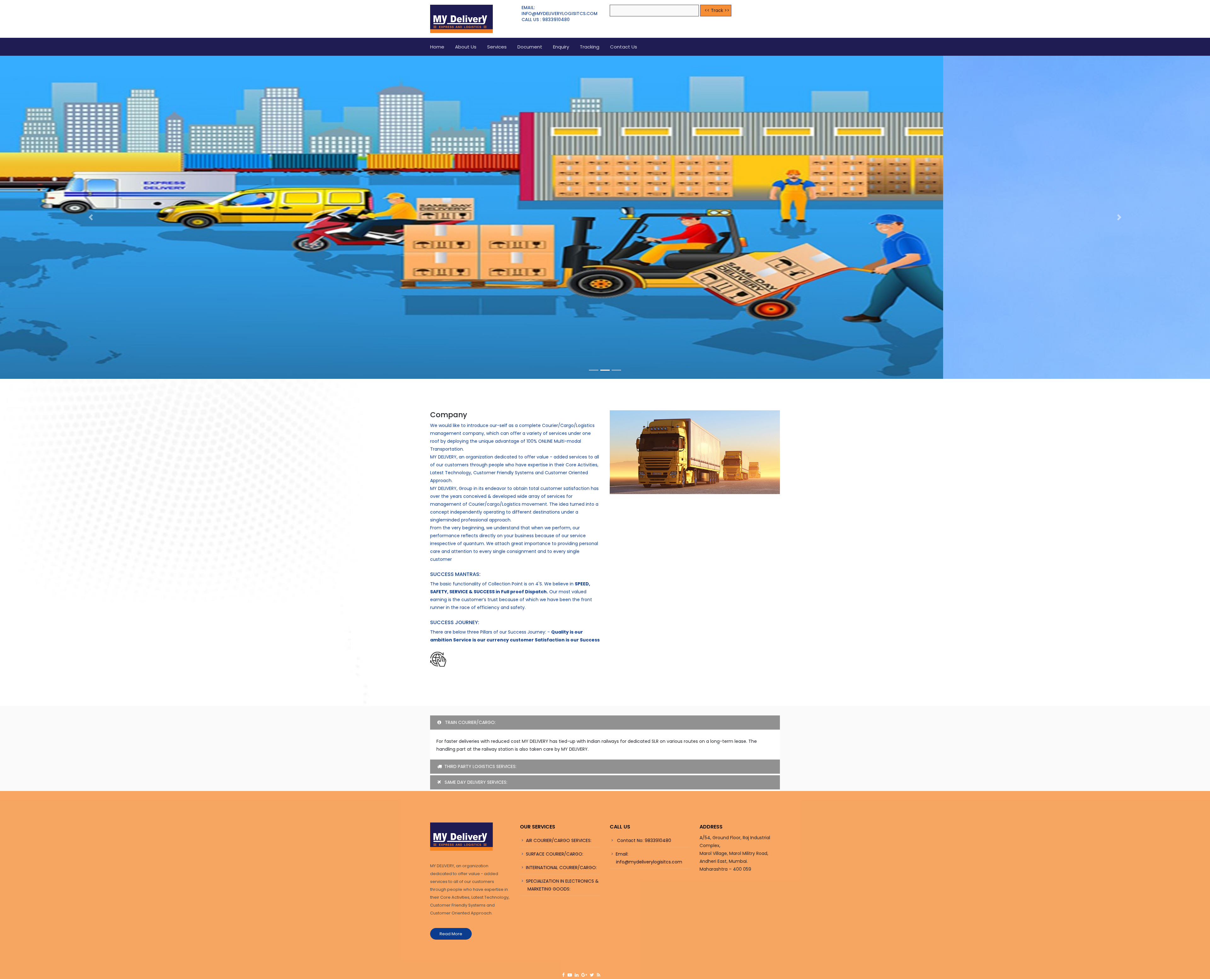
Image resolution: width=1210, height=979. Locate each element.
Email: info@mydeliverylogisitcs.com (646, 881)
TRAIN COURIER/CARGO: (470, 746)
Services (497, 46)
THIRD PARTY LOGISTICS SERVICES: (480, 790)
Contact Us (623, 46)
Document (529, 46)
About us (465, 46)
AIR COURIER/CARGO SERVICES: (558, 864)
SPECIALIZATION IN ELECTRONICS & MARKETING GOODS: (559, 908)
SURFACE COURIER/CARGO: (554, 877)
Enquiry (561, 46)
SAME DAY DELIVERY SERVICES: (475, 805)
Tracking (589, 46)
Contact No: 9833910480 (643, 864)
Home (437, 46)
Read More (451, 957)
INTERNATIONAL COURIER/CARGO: (561, 891)
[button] (91, 229)
